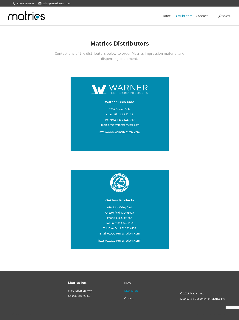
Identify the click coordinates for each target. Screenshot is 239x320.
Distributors (131, 290)
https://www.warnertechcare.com (120, 132)
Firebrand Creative (215, 314)
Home (128, 283)
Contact (129, 298)
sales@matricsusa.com (57, 3)
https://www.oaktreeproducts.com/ (119, 240)
